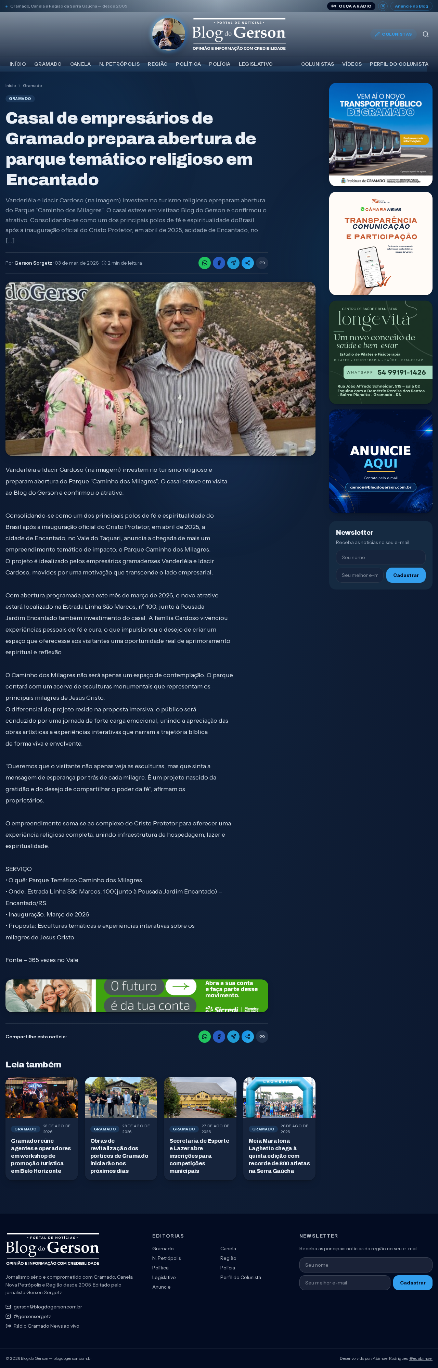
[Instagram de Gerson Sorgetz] (383, 6)
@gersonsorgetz (32, 1316)
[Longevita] (381, 352)
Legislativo (256, 64)
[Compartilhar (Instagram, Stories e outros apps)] (248, 263)
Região (158, 64)
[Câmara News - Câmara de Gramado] (381, 243)
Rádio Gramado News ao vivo (46, 1326)
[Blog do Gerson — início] (219, 34)
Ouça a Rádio (355, 6)
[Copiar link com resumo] (262, 263)
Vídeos (352, 64)
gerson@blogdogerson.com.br (48, 1307)
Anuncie (161, 1287)
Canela (80, 64)
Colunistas (397, 34)
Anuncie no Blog (411, 6)
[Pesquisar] (426, 34)
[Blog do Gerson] (52, 1249)
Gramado (48, 64)
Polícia (219, 64)
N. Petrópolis (119, 64)
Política (188, 64)
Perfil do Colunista (399, 64)
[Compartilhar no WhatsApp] (204, 263)
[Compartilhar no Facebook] (219, 263)
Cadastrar (406, 575)
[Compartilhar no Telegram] (233, 263)
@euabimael (421, 1358)
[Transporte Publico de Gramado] (381, 134)
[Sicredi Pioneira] (136, 995)
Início (18, 64)
